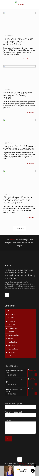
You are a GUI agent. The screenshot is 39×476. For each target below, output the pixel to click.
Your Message (11, 420)
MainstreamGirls (13, 335)
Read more (30, 59)
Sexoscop (11, 352)
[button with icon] (7, 295)
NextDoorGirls (12, 342)
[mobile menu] (36, 4)
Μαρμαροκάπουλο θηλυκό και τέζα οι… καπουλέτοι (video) (19, 147)
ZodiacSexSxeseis (14, 356)
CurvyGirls (11, 321)
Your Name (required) (13, 403)
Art (9, 311)
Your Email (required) (13, 412)
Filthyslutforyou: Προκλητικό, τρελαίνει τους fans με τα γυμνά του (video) (19, 200)
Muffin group (23, 463)
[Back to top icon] (19, 459)
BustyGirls (11, 314)
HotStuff (11, 332)
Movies (10, 338)
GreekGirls (11, 325)
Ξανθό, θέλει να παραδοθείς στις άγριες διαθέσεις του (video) (18, 95)
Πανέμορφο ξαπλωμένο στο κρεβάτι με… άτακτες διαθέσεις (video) (18, 42)
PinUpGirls (11, 345)
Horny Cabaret (13, 328)
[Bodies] (19, 4)
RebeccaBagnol (13, 349)
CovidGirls (11, 318)
